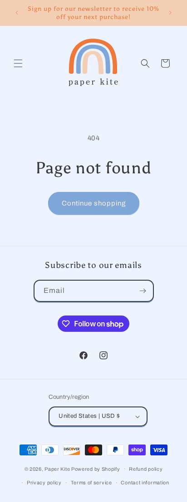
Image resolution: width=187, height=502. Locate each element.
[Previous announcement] (17, 13)
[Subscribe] (143, 291)
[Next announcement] (170, 13)
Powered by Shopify (95, 468)
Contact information (145, 482)
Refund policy (145, 469)
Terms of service (91, 482)
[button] (18, 63)
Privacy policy (44, 482)
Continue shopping (94, 203)
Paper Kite (57, 468)
